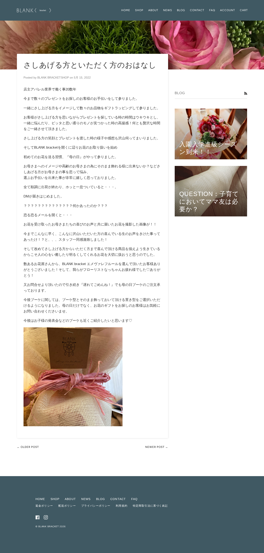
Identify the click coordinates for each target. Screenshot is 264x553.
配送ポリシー (67, 505)
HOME (40, 499)
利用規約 (121, 505)
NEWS (86, 499)
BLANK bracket (49, 526)
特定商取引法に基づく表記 (150, 505)
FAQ (134, 499)
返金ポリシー (44, 505)
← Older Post (28, 447)
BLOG (100, 499)
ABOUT (70, 499)
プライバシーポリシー (95, 505)
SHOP (55, 499)
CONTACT (118, 499)
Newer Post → (156, 447)
